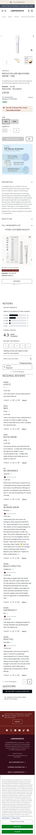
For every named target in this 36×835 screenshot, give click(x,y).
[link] (28, 11)
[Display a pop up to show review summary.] (15, 273)
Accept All (17, 831)
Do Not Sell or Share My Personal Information (17, 756)
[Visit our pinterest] (28, 730)
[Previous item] (3, 259)
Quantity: (6, 126)
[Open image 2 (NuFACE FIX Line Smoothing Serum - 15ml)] (17, 60)
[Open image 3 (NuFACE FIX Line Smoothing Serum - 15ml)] (28, 60)
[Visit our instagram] (15, 730)
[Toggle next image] (33, 36)
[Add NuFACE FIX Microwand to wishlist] (30, 237)
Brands (10, 16)
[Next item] (31, 259)
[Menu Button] (2, 11)
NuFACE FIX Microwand (10, 267)
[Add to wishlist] (29, 139)
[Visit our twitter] (11, 730)
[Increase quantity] (16, 130)
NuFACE (16, 16)
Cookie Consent (17, 753)
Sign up (17, 721)
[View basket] (31, 11)
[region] (17, 805)
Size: (4, 117)
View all (30, 97)
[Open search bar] (5, 11)
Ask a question (17, 89)
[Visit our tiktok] (24, 730)
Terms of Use (16, 818)
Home (4, 16)
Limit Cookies (17, 826)
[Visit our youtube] (19, 730)
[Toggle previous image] (1, 36)
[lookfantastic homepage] (17, 11)
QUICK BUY (16, 281)
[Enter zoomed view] (31, 50)
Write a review (6, 89)
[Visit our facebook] (7, 730)
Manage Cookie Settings (17, 821)
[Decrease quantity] (5, 130)
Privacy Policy (6, 818)
